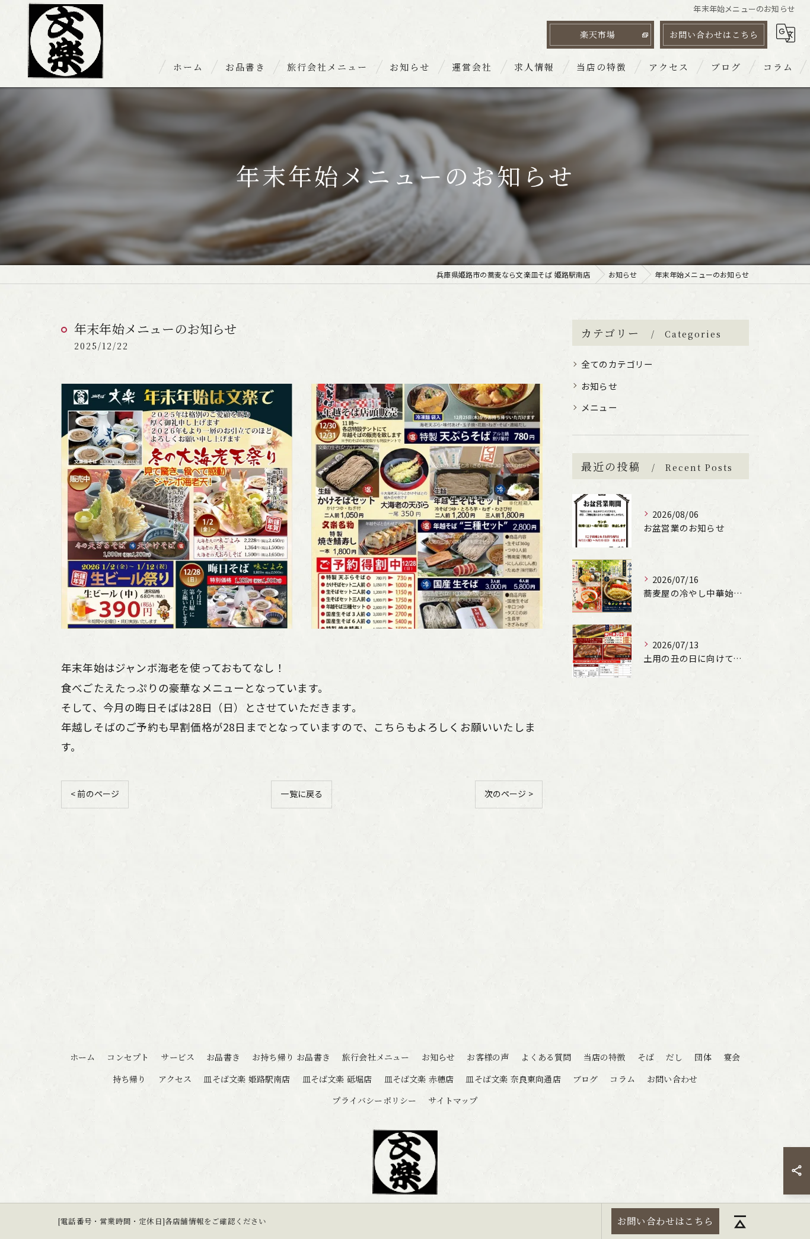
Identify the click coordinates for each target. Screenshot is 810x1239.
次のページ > (508, 794)
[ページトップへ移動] (740, 1221)
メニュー (599, 407)
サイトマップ (452, 1100)
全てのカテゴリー (617, 364)
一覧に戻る (301, 794)
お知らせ (599, 386)
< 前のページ (95, 794)
